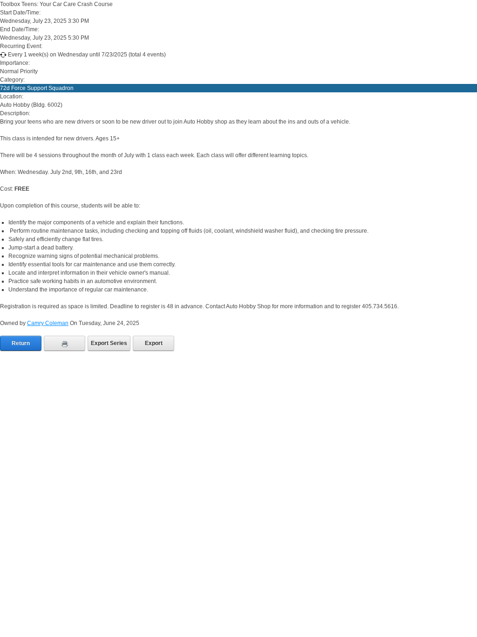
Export (154, 343)
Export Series (109, 343)
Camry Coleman (47, 323)
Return (21, 343)
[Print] (64, 343)
